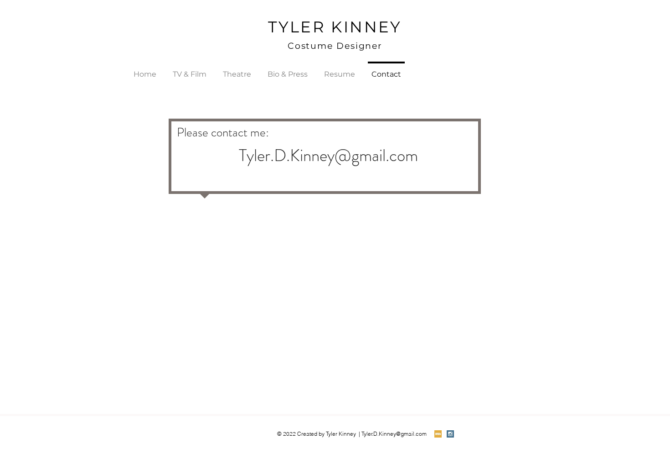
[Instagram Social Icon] (450, 434)
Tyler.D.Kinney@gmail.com (328, 155)
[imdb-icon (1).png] (438, 434)
